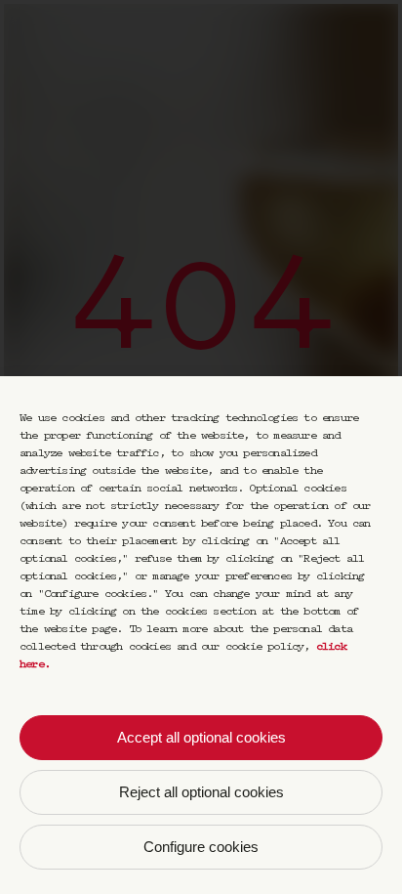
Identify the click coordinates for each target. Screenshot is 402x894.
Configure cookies (201, 846)
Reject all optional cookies (201, 792)
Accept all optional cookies (201, 737)
